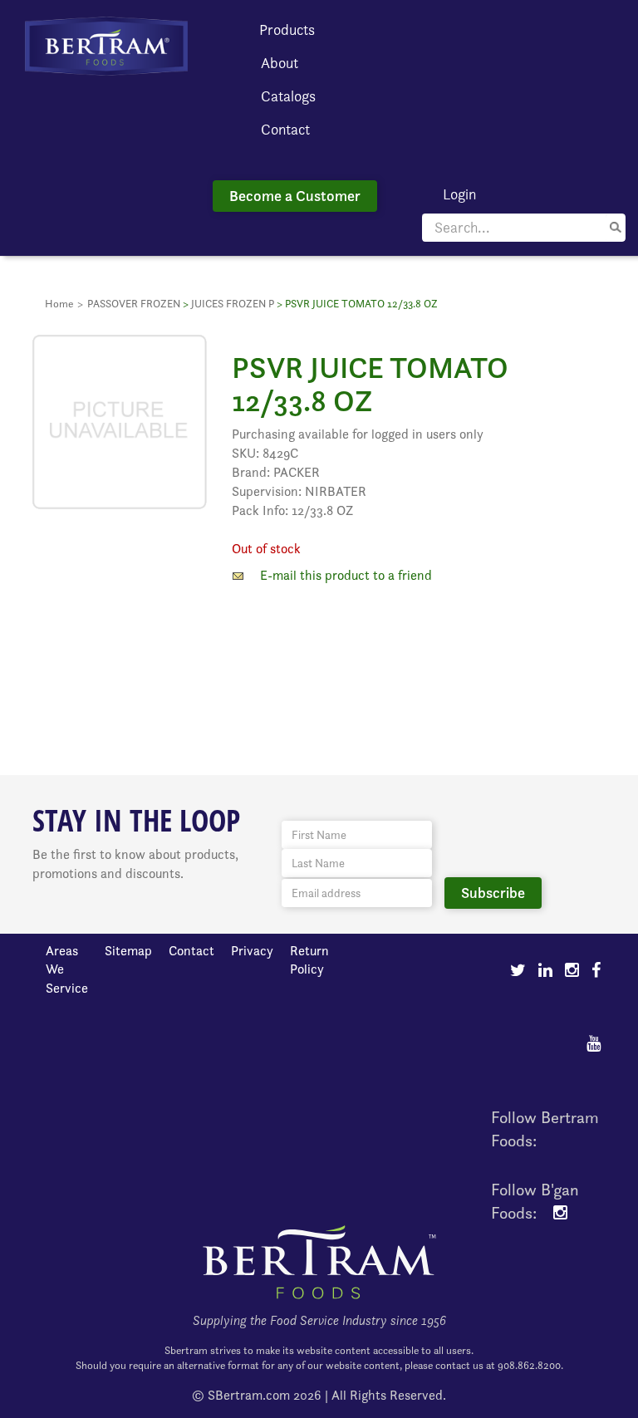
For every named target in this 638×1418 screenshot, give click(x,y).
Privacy (252, 950)
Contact (285, 129)
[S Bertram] (106, 44)
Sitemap (128, 950)
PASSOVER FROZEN (133, 304)
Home (59, 304)
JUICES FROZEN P (232, 304)
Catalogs (288, 95)
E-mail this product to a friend (346, 575)
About (279, 62)
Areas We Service (67, 970)
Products (287, 29)
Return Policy (309, 960)
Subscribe (493, 892)
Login (459, 194)
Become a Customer (295, 195)
